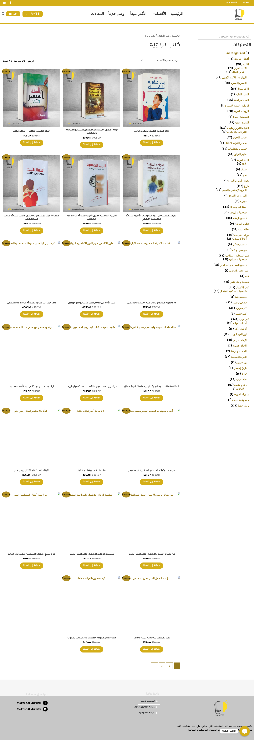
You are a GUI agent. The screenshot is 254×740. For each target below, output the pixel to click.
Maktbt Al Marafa (29, 703)
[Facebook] (10, 3)
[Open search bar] (3, 13)
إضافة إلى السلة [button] (151, 142)
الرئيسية (176, 35)
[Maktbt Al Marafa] (45, 703)
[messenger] (4, 3)
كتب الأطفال (163, 35)
